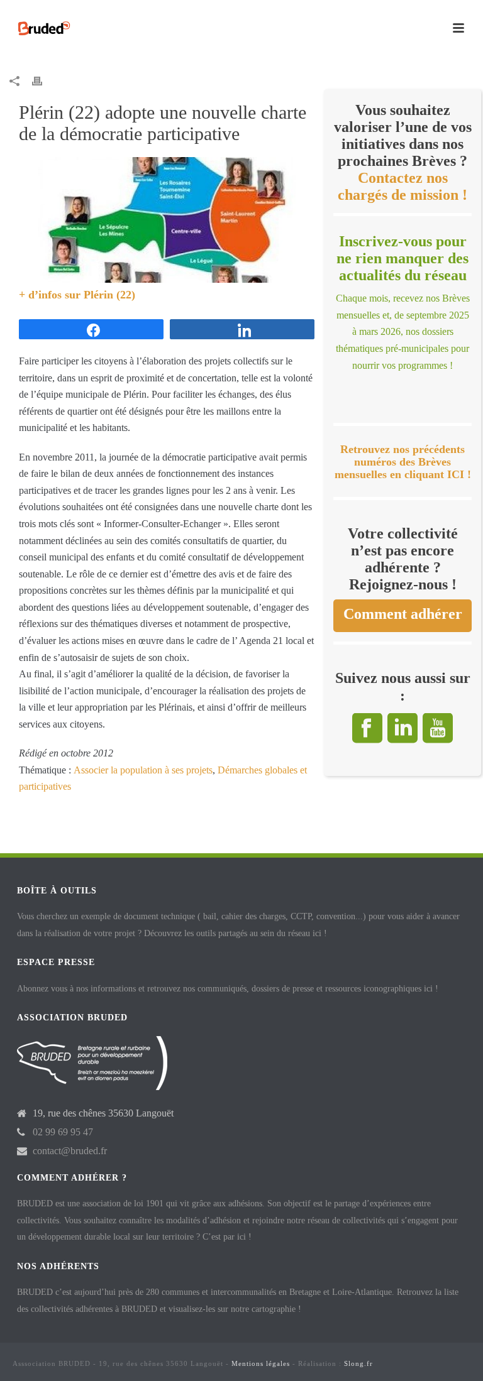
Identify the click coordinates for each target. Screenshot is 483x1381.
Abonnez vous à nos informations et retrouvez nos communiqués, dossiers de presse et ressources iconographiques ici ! (227, 988)
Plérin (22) (109, 294)
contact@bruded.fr (70, 1150)
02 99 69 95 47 (63, 1132)
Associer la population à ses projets (143, 770)
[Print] (43, 80)
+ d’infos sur (51, 294)
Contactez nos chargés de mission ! (402, 186)
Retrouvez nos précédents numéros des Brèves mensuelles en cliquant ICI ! (403, 462)
